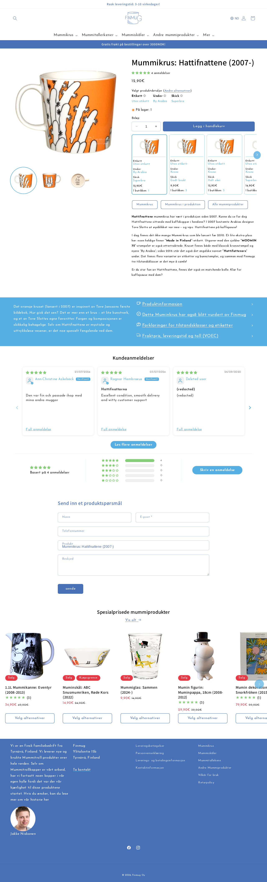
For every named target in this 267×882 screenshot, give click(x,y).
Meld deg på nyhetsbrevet (134, 475)
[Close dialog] (175, 386)
